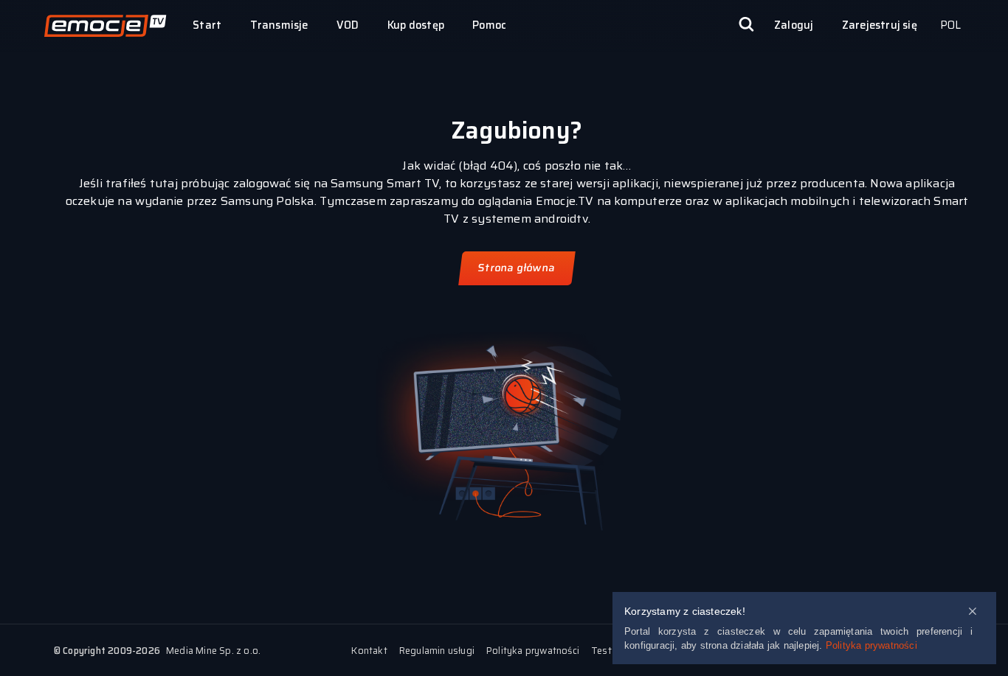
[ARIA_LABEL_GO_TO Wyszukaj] (746, 25)
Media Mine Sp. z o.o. (213, 650)
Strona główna (516, 267)
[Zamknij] (972, 612)
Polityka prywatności (871, 645)
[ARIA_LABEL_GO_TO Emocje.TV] (105, 26)
